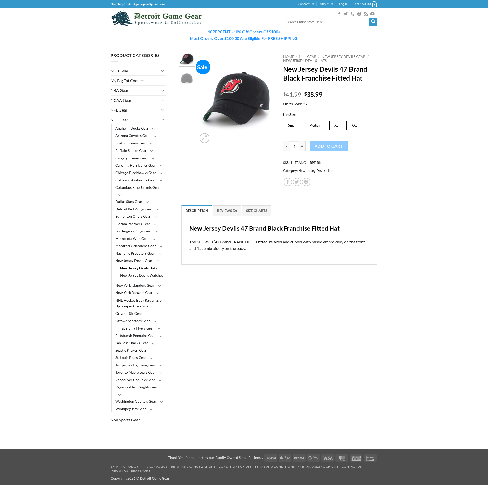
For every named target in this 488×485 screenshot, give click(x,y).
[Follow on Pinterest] (359, 14)
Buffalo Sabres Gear (131, 150)
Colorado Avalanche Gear (135, 180)
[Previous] (205, 98)
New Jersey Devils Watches (141, 275)
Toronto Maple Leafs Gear (135, 372)
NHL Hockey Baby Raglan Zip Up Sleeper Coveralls (138, 303)
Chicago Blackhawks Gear (135, 172)
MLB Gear (119, 70)
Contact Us (306, 4)
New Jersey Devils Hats (138, 268)
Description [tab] (197, 211)
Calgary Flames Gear (131, 158)
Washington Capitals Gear (135, 401)
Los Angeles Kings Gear (133, 231)
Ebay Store (140, 470)
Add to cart (329, 146)
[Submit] (373, 22)
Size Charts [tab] (256, 211)
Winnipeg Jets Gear (130, 408)
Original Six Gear (128, 313)
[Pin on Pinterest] (306, 182)
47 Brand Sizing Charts (318, 466)
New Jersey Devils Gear (133, 260)
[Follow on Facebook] (339, 14)
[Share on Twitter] (297, 182)
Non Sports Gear (125, 419)
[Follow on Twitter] (346, 14)
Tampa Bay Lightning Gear (135, 365)
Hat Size (289, 115)
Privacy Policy (155, 466)
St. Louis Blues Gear (130, 357)
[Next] (267, 98)
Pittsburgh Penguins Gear (135, 335)
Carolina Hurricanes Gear (135, 165)
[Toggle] (163, 71)
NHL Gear (119, 119)
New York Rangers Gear (134, 292)
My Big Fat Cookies (127, 80)
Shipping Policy (124, 466)
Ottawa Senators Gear (132, 321)
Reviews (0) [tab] (227, 211)
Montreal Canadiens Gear (135, 246)
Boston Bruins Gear (130, 143)
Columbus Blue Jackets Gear (137, 187)
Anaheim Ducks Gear (132, 128)
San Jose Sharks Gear (131, 343)
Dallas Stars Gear (128, 201)
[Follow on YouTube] (372, 14)
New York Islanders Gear (134, 285)
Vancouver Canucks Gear (135, 380)
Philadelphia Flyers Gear (134, 328)
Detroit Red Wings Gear (134, 209)
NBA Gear (119, 90)
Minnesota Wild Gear (132, 238)
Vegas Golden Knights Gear (136, 387)
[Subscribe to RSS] (366, 14)
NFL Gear (119, 109)
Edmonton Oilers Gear (133, 216)
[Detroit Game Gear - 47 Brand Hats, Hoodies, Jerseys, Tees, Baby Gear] (156, 18)
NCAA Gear (121, 100)
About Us (326, 4)
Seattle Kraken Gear (131, 350)
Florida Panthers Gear (132, 224)
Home (288, 57)
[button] (343, 4)
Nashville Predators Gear (135, 253)
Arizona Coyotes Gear (132, 135)
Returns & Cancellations (193, 466)
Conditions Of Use (235, 466)
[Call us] (352, 14)
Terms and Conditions (275, 466)
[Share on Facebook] (288, 182)
